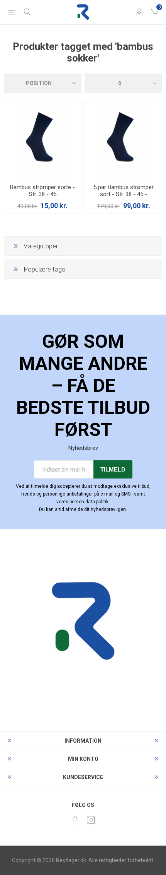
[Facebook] (75, 820)
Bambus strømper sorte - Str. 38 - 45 (42, 191)
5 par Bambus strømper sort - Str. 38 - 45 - (123, 191)
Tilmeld (112, 469)
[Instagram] (91, 820)
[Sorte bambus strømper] (42, 139)
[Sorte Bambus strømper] (123, 139)
